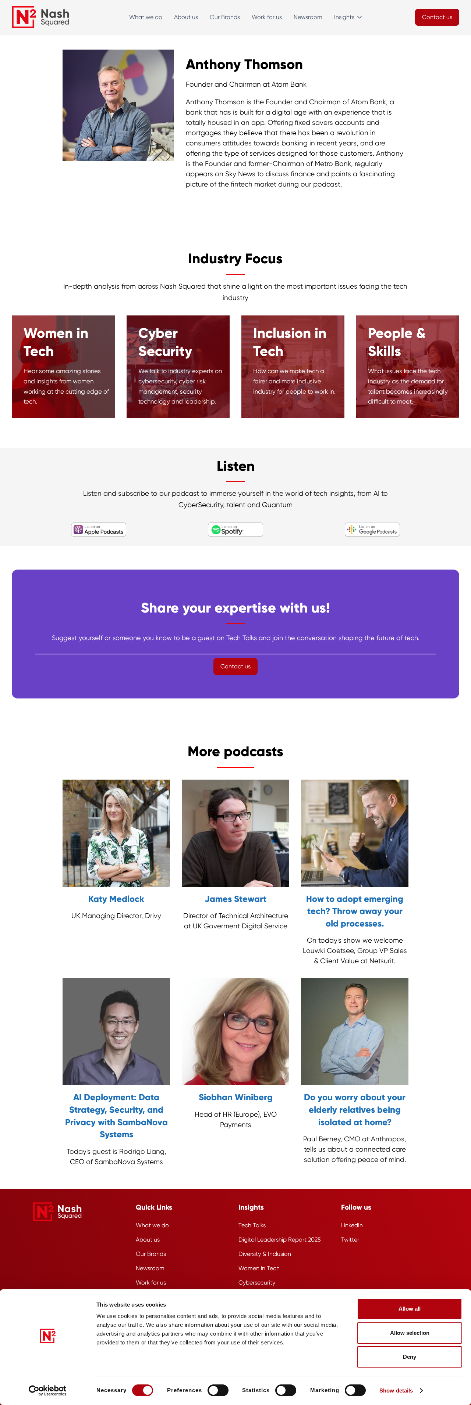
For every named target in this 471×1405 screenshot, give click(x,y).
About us (186, 17)
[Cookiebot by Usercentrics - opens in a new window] (47, 1390)
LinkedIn (352, 1225)
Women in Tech (259, 1268)
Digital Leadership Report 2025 (279, 1239)
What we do (145, 17)
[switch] (218, 1390)
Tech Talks (252, 1225)
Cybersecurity (256, 1282)
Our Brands (225, 17)
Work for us (267, 17)
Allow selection (409, 1333)
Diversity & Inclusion (264, 1253)
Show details (396, 1390)
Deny (409, 1357)
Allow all (410, 1308)
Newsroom (308, 17)
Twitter (350, 1239)
